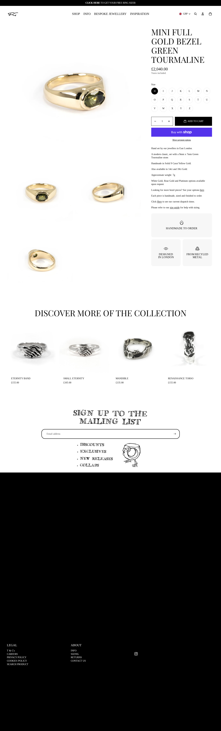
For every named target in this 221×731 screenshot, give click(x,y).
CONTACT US (78, 661)
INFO (73, 650)
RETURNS (76, 657)
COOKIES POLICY (17, 661)
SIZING (75, 654)
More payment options (181, 140)
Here (159, 201)
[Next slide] (52, 348)
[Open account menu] (202, 14)
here (202, 190)
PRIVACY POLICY (16, 657)
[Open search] (195, 14)
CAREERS (12, 654)
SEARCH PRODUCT (17, 664)
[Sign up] (175, 434)
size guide (175, 207)
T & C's (11, 650)
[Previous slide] (12, 348)
